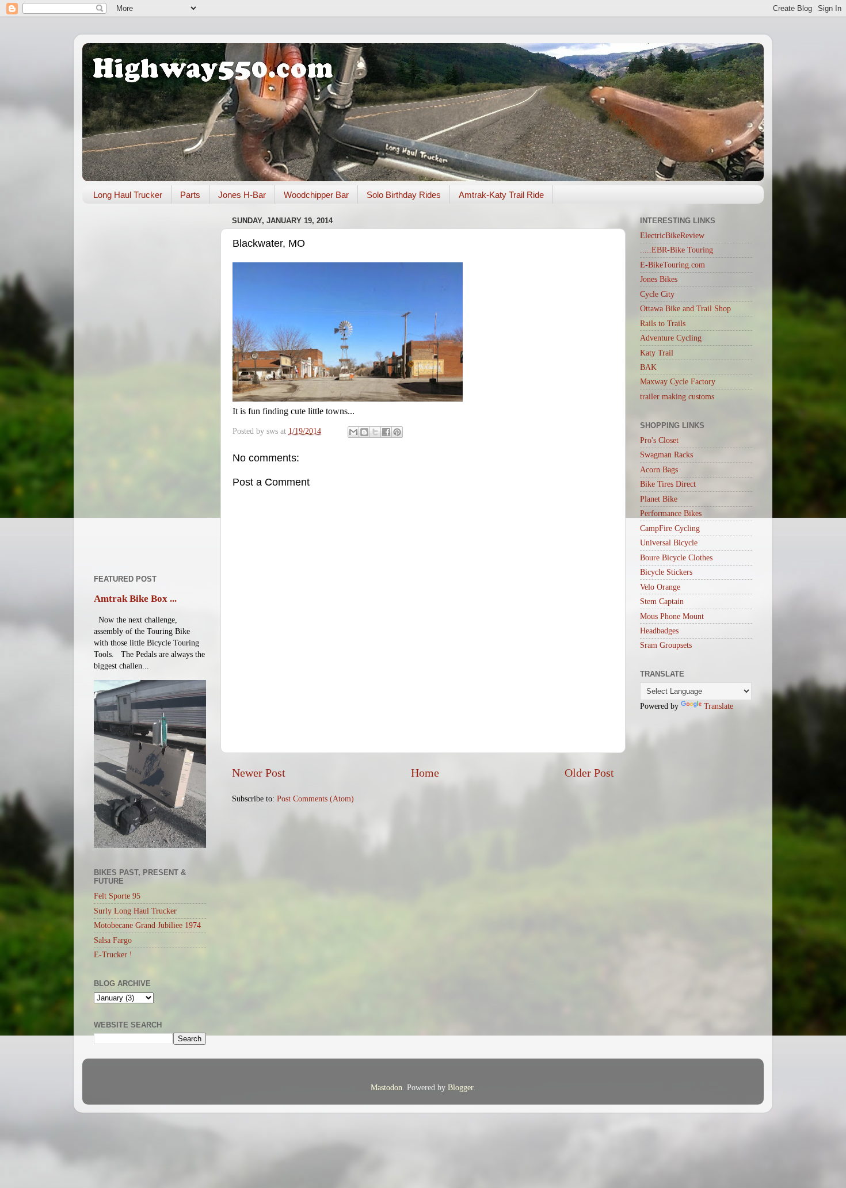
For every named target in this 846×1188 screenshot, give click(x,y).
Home (425, 772)
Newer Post (258, 772)
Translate (718, 705)
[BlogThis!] (364, 432)
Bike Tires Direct (668, 483)
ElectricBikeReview (672, 235)
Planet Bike (658, 498)
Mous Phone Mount (672, 616)
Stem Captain (662, 601)
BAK (648, 367)
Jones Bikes (658, 279)
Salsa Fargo (113, 940)
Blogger (460, 1087)
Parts (190, 195)
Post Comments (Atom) (315, 798)
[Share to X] (375, 432)
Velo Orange (660, 586)
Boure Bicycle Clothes (676, 557)
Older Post (589, 772)
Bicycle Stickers (666, 571)
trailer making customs (677, 396)
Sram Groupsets (666, 645)
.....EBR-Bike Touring (676, 249)
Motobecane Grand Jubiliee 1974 (147, 925)
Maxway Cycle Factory (677, 381)
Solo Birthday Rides (404, 195)
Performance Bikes (671, 513)
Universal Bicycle (669, 542)
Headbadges (659, 630)
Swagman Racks (666, 454)
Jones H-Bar (242, 195)
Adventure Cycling (671, 337)
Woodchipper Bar (316, 195)
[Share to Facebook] (386, 432)
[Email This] (353, 432)
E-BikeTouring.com (672, 264)
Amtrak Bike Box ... (135, 598)
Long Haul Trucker (127, 195)
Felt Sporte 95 (117, 895)
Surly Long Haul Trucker (135, 910)
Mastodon (386, 1087)
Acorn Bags (659, 469)
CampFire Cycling (670, 528)
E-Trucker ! (113, 954)
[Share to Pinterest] (397, 432)
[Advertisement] (150, 384)
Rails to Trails (662, 323)
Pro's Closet (659, 440)
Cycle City (657, 294)
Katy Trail (656, 352)
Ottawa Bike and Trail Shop (685, 308)
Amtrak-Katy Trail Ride (501, 195)
